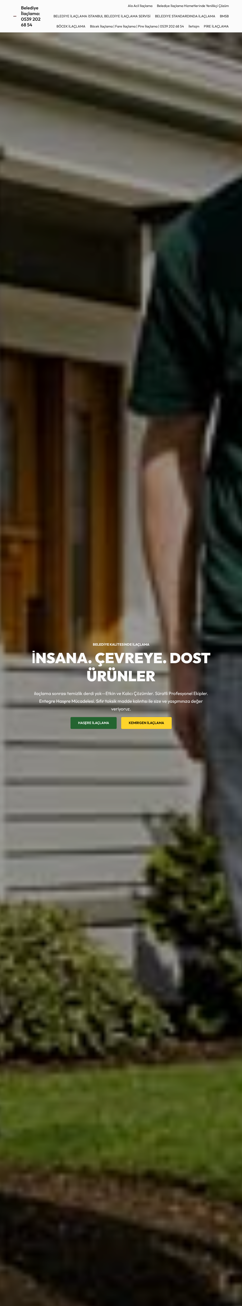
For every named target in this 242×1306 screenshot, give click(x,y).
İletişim (193, 26)
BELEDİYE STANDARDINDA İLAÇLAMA (185, 16)
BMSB (224, 16)
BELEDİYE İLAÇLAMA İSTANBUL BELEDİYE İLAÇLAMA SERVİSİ (102, 16)
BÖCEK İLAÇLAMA (71, 26)
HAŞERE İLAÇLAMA (93, 723)
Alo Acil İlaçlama (140, 6)
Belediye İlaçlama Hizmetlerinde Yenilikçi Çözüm (193, 6)
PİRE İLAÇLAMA (216, 26)
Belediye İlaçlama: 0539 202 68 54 (30, 16)
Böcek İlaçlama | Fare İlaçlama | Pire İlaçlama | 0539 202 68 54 (137, 26)
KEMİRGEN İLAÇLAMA (146, 723)
